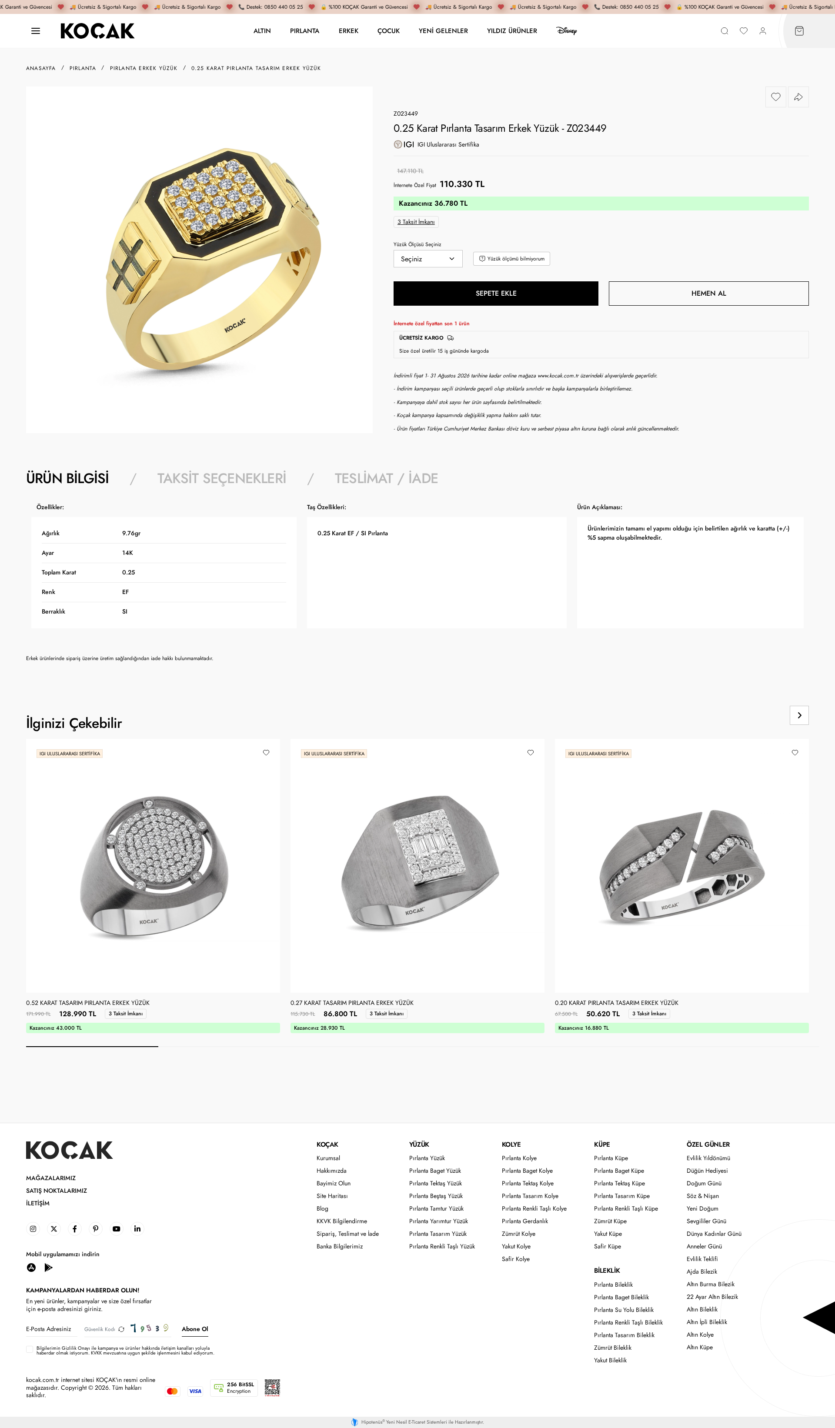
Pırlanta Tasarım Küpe (622, 1196)
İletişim (38, 1203)
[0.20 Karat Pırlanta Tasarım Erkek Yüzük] (682, 866)
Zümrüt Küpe (610, 1221)
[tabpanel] (417, 586)
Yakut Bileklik (610, 1360)
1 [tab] (92, 1046)
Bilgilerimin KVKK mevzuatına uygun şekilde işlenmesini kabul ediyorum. (125, 1350)
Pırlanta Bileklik (613, 1285)
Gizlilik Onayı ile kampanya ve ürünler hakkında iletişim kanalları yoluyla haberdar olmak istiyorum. (123, 1350)
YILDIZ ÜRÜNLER (512, 30)
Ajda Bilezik (702, 1272)
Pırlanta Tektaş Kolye (528, 1183)
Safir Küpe (607, 1246)
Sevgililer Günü (706, 1221)
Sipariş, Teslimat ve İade (348, 1234)
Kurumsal (328, 1158)
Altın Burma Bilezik (711, 1284)
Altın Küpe (700, 1347)
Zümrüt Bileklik (612, 1348)
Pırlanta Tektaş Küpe (619, 1183)
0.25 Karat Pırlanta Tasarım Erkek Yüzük (256, 68)
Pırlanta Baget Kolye (527, 1171)
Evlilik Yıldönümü (708, 1158)
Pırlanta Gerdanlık (525, 1221)
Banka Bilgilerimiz (340, 1246)
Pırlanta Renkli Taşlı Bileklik (628, 1322)
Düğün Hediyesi (707, 1171)
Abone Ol (195, 1329)
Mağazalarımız (51, 1178)
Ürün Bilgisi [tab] (67, 478)
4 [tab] (489, 1046)
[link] (33, 1229)
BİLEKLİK (607, 1271)
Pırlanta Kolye (519, 1158)
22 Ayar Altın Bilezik (712, 1297)
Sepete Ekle (496, 293)
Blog (322, 1208)
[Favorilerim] (743, 31)
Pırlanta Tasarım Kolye (530, 1196)
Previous (766, 715)
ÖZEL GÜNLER (708, 1144)
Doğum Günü (704, 1183)
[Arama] (724, 31)
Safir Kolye (516, 1259)
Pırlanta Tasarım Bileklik (624, 1335)
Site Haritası (332, 1196)
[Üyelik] (762, 31)
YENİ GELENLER (443, 30)
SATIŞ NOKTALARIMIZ (56, 1191)
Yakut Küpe (608, 1234)
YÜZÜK (419, 1144)
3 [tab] (357, 1046)
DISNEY (567, 31)
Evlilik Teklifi (702, 1259)
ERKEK (348, 30)
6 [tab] (753, 1046)
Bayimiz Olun (334, 1183)
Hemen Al (708, 293)
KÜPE (602, 1144)
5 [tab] (621, 1046)
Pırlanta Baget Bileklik (621, 1297)
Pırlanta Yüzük (427, 1158)
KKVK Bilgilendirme (342, 1221)
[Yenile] (121, 1329)
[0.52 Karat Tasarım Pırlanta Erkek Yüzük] (153, 866)
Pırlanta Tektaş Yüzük (435, 1183)
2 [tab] (224, 1046)
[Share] (798, 97)
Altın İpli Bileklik (707, 1322)
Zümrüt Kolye (518, 1234)
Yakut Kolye (516, 1246)
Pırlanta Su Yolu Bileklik (624, 1310)
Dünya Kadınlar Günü (714, 1234)
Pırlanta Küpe (611, 1158)
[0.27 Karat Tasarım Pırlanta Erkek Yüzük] (417, 866)
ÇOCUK (388, 30)
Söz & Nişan (703, 1196)
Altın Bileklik (702, 1309)
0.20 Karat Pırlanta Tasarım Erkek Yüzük (616, 1003)
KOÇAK (327, 1144)
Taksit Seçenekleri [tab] (221, 478)
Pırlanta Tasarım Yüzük (438, 1234)
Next (799, 715)
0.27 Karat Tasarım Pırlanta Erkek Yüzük (352, 1003)
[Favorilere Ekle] (775, 97)
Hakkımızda (332, 1171)
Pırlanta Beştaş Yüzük (436, 1196)
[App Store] (31, 1267)
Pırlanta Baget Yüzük (435, 1171)
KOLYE (511, 1144)
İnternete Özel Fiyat (415, 185)
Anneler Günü (704, 1246)
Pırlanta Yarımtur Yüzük (438, 1221)
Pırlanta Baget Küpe (619, 1171)
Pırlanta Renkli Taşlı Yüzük (442, 1246)
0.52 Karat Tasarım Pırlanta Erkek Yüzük (88, 1003)
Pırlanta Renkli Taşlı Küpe (626, 1208)
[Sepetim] (799, 31)
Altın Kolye (700, 1335)
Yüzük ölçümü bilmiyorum (516, 258)
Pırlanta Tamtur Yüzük (436, 1208)
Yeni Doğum (702, 1208)
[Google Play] (48, 1267)
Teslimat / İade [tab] (386, 478)
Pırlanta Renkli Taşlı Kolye (534, 1208)
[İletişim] (35, 31)
